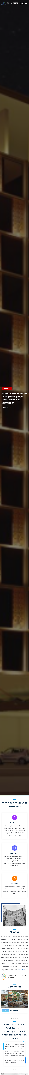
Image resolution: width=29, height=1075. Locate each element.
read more (21, 970)
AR (22, 3)
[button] (12, 1018)
